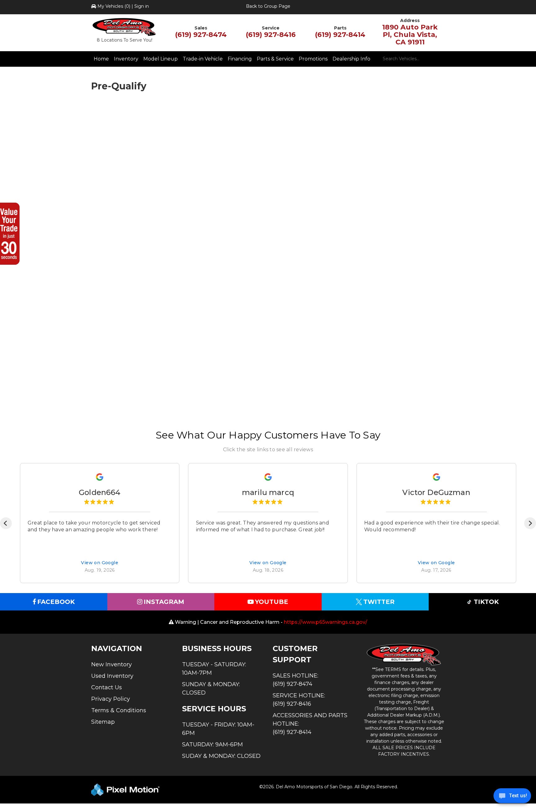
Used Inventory (112, 676)
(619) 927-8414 (340, 34)
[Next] (530, 523)
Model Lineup (160, 59)
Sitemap (103, 721)
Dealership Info (351, 59)
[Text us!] (512, 797)
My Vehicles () (114, 6)
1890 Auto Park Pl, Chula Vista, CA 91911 (410, 34)
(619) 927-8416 (271, 34)
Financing (240, 59)
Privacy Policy (110, 698)
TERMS (393, 669)
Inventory (126, 59)
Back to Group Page (268, 6)
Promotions (313, 59)
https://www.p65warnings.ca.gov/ (325, 622)
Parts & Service (275, 59)
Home (101, 59)
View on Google (99, 562)
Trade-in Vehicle (203, 59)
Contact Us (106, 687)
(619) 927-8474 (201, 34)
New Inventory (111, 664)
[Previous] (6, 523)
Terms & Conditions (118, 710)
